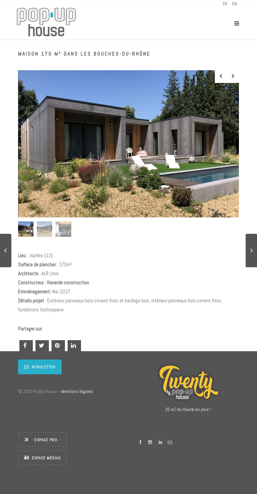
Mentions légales (77, 391)
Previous (221, 76)
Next (233, 76)
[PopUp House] (46, 23)
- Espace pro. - (46, 439)
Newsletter (44, 367)
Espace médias (46, 458)
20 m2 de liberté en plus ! (188, 409)
